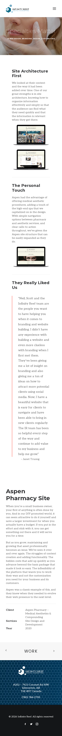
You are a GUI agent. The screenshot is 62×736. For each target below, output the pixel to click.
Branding (27, 38)
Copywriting (48, 38)
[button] (54, 8)
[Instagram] (37, 724)
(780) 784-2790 (31, 697)
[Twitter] (31, 724)
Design (36, 38)
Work (31, 651)
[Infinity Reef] (17, 8)
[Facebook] (25, 724)
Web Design (15, 38)
